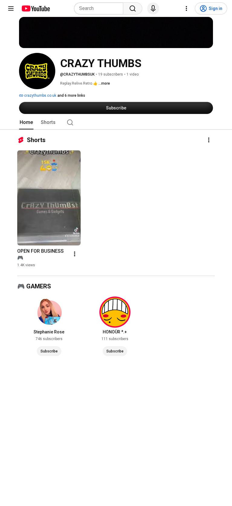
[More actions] (209, 140)
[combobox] (100, 8)
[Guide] (10, 8)
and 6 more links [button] (71, 95)
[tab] (26, 122)
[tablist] (116, 122)
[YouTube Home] (35, 8)
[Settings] (186, 8)
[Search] (132, 8)
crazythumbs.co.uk (39, 95)
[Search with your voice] (153, 8)
